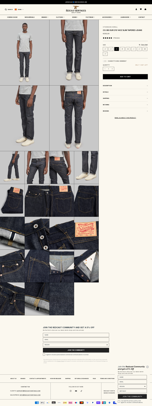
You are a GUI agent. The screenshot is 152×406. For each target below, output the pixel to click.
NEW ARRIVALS (29, 17)
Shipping (68, 378)
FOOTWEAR (89, 17)
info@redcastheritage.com (30, 395)
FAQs (94, 378)
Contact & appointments (37, 378)
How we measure (55, 378)
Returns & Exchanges (82, 378)
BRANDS (44, 17)
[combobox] (75, 345)
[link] (111, 37)
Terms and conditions (107, 378)
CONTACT (141, 17)
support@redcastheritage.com (28, 391)
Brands (23, 378)
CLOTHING (59, 17)
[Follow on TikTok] (81, 391)
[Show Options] (107, 345)
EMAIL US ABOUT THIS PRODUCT (125, 118)
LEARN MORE (125, 17)
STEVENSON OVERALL (110, 27)
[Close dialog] (147, 367)
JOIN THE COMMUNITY (76, 350)
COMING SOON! (12, 17)
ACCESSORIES (106, 17)
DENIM (74, 17)
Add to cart (125, 77)
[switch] (105, 61)
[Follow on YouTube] (76, 391)
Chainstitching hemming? (117, 61)
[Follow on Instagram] (71, 391)
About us (13, 378)
